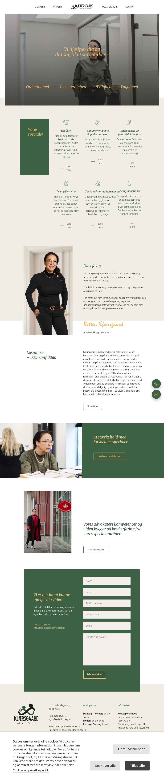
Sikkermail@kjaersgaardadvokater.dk (68, 730)
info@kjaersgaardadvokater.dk (64, 726)
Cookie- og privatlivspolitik (131, 724)
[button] (66, 168)
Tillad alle (137, 766)
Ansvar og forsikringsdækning (133, 727)
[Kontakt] (156, 383)
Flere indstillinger (131, 749)
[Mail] (156, 394)
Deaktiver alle (105, 766)
